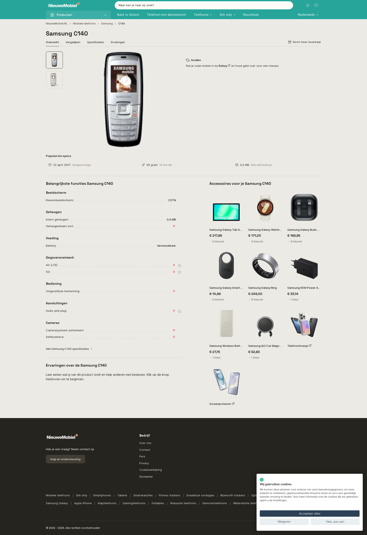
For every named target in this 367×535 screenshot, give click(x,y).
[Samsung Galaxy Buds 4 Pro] (304, 207)
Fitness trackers (169, 495)
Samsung (107, 23)
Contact (144, 449)
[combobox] (204, 5)
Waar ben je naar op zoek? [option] (136, 5)
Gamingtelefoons (134, 503)
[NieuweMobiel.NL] (63, 5)
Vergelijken (73, 42)
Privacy (144, 463)
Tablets (122, 495)
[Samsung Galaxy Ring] (265, 265)
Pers (142, 456)
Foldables (158, 503)
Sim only (81, 495)
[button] (308, 14)
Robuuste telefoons (183, 503)
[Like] (237, 196)
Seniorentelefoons (214, 503)
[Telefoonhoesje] (304, 323)
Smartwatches (143, 495)
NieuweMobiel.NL (57, 23)
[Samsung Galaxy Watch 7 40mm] (265, 207)
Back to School (128, 14)
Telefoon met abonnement (166, 14)
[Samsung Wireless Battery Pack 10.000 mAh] (226, 323)
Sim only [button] (226, 14)
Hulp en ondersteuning (65, 459)
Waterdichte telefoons (248, 503)
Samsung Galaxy (57, 503)
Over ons (145, 443)
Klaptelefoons (107, 503)
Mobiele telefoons (84, 23)
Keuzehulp (251, 14)
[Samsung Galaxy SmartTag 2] (226, 265)
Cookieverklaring (150, 469)
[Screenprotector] (226, 381)
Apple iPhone (83, 503)
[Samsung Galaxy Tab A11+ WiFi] (226, 207)
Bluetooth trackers (232, 495)
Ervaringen (118, 42)
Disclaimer (146, 476)
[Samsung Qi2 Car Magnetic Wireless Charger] (265, 323)
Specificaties (95, 42)
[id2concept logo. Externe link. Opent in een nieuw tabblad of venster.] (262, 480)
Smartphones (102, 495)
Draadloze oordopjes (200, 495)
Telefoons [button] (201, 14)
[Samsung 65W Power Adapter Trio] (304, 265)
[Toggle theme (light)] (307, 5)
